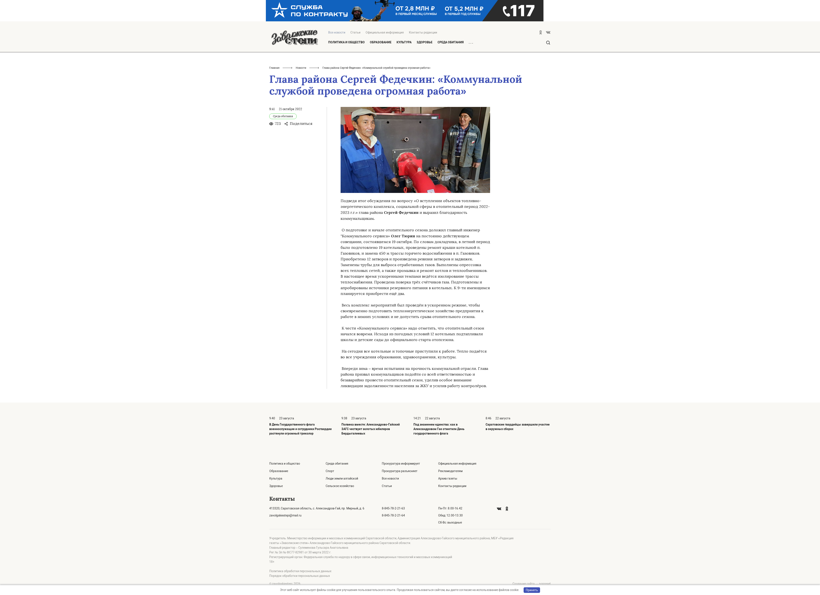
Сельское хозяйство (340, 486)
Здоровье (424, 42)
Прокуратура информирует (401, 463)
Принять (532, 590)
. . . (471, 42)
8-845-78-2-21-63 (393, 508)
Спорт (330, 471)
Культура (404, 42)
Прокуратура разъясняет (399, 471)
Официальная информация (385, 32)
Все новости (390, 478)
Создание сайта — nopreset (531, 583)
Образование (380, 42)
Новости (301, 67)
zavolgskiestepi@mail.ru (285, 515)
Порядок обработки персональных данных (299, 576)
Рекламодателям (450, 471)
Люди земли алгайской (342, 478)
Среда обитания (451, 42)
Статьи (355, 32)
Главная (274, 67)
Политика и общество (346, 42)
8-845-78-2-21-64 (393, 515)
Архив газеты (447, 478)
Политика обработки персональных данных (300, 571)
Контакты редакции (423, 32)
